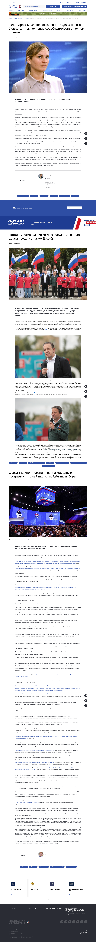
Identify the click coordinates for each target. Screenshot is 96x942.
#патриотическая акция (62, 462)
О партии (11, 10)
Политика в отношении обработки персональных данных (22, 936)
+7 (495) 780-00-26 (74, 910)
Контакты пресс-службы (35, 912)
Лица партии (21, 10)
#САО (50, 462)
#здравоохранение (23, 195)
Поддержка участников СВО (48, 13)
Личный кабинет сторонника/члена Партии (74, 6)
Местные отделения (47, 10)
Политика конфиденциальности (16, 934)
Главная (10, 18)
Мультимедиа (70, 10)
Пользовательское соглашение (16, 933)
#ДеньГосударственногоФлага (36, 462)
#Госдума (54, 195)
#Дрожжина (34, 195)
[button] (48, 899)
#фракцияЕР (44, 195)
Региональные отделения (54, 908)
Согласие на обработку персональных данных (20, 937)
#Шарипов (22, 462)
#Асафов (13, 462)
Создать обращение (74, 208)
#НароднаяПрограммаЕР (57, 866)
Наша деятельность (33, 10)
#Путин (24, 866)
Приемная (59, 10)
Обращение (53, 6)
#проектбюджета (64, 195)
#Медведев (33, 866)
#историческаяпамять (48, 465)
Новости (26, 18)
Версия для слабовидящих (81, 2)
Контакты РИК (14, 912)
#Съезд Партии (43, 866)
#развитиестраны (71, 866)
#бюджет (75, 195)
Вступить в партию (83, 10)
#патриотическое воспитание (78, 462)
